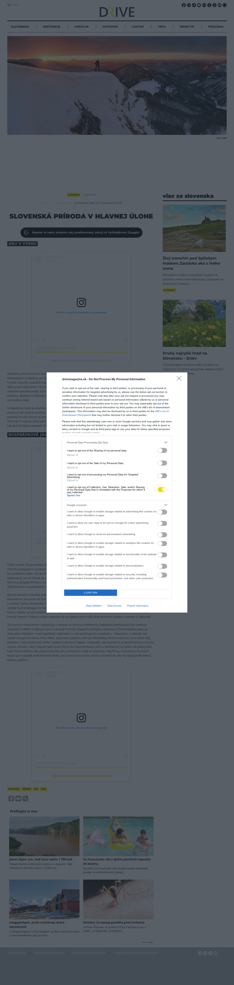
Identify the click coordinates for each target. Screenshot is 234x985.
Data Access (114, 605)
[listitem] (117, 442)
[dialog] (117, 492)
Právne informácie (137, 605)
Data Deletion (94, 605)
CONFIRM (90, 592)
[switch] (162, 450)
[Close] (180, 379)
